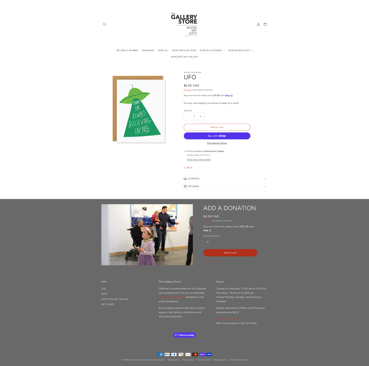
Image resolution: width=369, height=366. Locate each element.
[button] (104, 24)
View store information (199, 159)
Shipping (188, 90)
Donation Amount (211, 236)
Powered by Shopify (156, 360)
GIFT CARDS (107, 304)
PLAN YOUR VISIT (226, 318)
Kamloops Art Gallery (138, 360)
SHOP (104, 294)
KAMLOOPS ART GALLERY (115, 299)
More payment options (217, 143)
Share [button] (189, 167)
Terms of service (204, 360)
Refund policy (173, 360)
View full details (211, 262)
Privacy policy (188, 360)
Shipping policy (220, 360)
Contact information (238, 360)
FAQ (103, 288)
